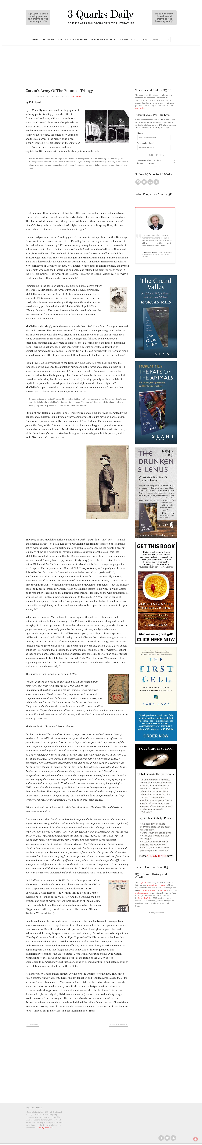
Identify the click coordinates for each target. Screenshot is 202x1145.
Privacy (160, 167)
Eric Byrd (76, 96)
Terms (155, 167)
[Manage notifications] (195, 1139)
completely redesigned (156, 885)
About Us (48, 39)
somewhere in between (117, 1024)
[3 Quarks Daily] (101, 24)
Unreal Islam (33, 1024)
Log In (144, 39)
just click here (140, 108)
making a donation (46, 1128)
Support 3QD (127, 39)
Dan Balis (163, 890)
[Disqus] (77, 1063)
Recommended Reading (72, 39)
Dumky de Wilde (144, 898)
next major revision (143, 893)
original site (143, 882)
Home (34, 39)
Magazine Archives (103, 39)
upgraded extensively (147, 890)
